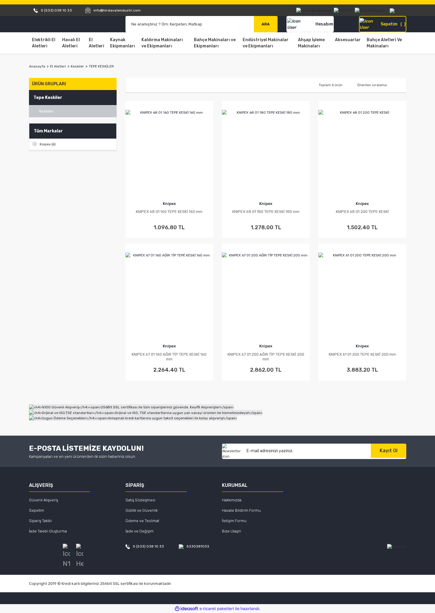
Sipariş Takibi (40, 521)
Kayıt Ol (388, 450)
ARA (266, 24)
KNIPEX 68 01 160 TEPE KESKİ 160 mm (169, 211)
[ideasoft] (186, 609)
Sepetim (36, 510)
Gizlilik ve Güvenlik (141, 510)
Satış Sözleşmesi (140, 500)
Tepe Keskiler (101, 66)
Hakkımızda (231, 500)
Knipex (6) (48, 144)
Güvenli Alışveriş (43, 500)
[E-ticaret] (216, 608)
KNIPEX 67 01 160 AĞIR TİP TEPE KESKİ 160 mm (169, 356)
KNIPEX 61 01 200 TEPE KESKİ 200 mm (362, 354)
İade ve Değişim (139, 531)
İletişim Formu (234, 521)
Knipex (169, 203)
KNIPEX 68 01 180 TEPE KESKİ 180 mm (265, 211)
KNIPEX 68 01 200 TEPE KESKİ (362, 211)
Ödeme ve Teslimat (142, 521)
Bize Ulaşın (231, 531)
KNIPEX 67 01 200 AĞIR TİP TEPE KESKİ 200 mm (266, 356)
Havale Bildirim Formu (241, 510)
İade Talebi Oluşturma (48, 531)
